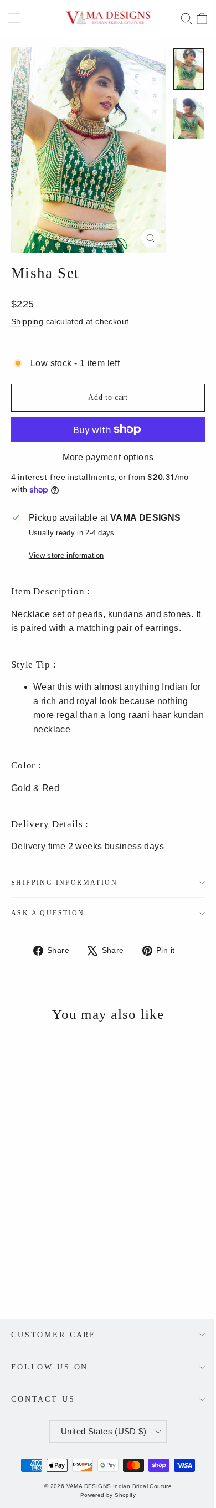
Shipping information (64, 882)
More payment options (108, 457)
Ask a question (48, 913)
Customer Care (53, 1334)
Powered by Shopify (108, 1495)
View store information (66, 555)
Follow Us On (49, 1366)
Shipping (27, 321)
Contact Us (43, 1398)
